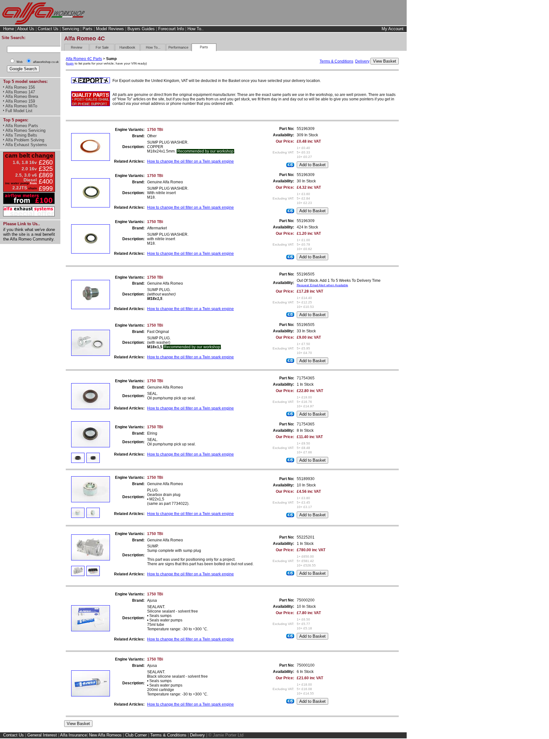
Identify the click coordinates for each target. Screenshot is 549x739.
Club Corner (136, 735)
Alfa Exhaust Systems (26, 144)
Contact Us (48, 28)
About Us (25, 28)
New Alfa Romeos (105, 735)
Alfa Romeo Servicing (25, 130)
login (70, 63)
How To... (153, 47)
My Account (392, 29)
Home (8, 28)
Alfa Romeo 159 (20, 101)
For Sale (102, 47)
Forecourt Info (171, 28)
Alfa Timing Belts (21, 135)
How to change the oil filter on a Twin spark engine (190, 161)
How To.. (195, 28)
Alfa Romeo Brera (21, 96)
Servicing (70, 28)
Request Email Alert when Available (322, 285)
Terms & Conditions (336, 61)
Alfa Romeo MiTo (21, 106)
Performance (178, 47)
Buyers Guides (141, 28)
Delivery (362, 61)
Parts (87, 28)
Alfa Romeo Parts (21, 125)
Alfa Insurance (73, 735)
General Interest (42, 735)
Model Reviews (110, 28)
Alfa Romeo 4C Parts (84, 59)
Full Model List (18, 110)
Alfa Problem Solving (24, 140)
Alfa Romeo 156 (20, 87)
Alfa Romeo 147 (20, 92)
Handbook (127, 47)
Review (76, 47)
